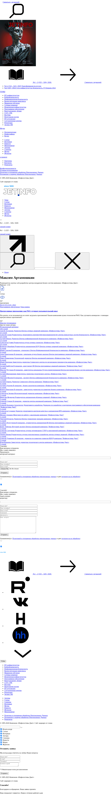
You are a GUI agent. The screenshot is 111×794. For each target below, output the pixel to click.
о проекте (3, 157)
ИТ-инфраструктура (11, 95)
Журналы (7, 153)
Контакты (8, 163)
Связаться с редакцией (11, 2)
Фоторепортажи (10, 132)
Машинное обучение (12, 103)
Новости (7, 144)
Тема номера (25, 307)
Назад (6, 272)
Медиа (2, 128)
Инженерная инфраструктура (15, 107)
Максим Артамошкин (8, 323)
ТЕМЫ (2, 92)
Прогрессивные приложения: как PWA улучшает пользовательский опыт (29, 311)
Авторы (7, 147)
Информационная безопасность (16, 99)
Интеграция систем (11, 117)
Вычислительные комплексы (15, 101)
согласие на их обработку (70, 476)
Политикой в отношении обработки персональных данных (34, 476)
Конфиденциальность (8, 168)
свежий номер (5, 227)
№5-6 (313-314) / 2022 (8, 305)
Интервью (8, 142)
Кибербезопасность (11, 97)
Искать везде (7, 729)
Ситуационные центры (13, 121)
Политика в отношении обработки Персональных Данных (21, 172)
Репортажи (8, 123)
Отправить (4, 773)
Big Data (7, 115)
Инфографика (9, 134)
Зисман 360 (8, 125)
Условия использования (9, 170)
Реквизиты (8, 165)
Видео (6, 136)
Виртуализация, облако (13, 111)
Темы (6, 200)
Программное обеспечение (14, 109)
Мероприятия (9, 146)
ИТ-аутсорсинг (10, 119)
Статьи (7, 140)
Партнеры (8, 161)
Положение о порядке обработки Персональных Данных (21, 174)
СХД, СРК (8, 113)
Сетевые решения (10, 105)
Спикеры (7, 149)
